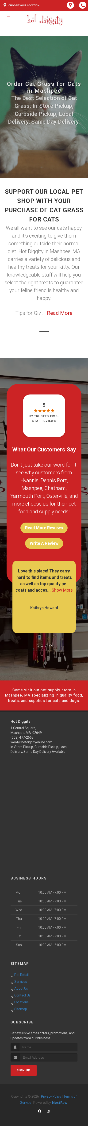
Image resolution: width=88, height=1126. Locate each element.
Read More (60, 313)
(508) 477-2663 (22, 737)
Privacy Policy (51, 1096)
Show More (61, 590)
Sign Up (24, 1070)
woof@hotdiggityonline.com (31, 742)
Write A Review (44, 543)
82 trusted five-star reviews (44, 418)
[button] (38, 646)
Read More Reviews (44, 527)
